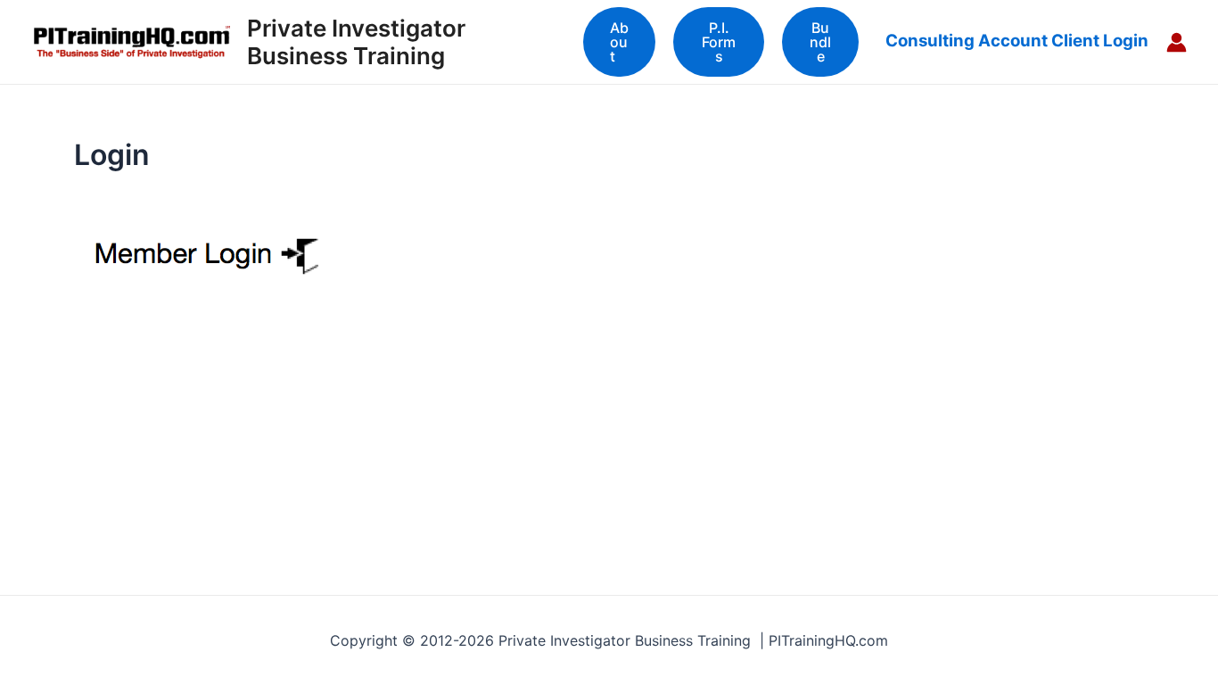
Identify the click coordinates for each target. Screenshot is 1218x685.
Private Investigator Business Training (356, 42)
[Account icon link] (1176, 42)
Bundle (820, 42)
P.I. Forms (719, 42)
